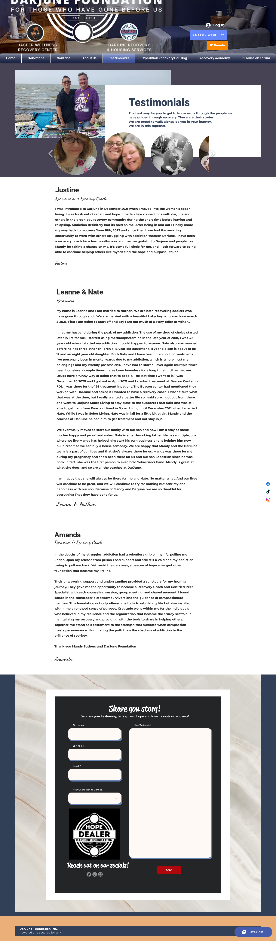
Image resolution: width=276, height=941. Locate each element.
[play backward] (51, 153)
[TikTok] (268, 491)
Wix (58, 932)
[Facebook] (268, 484)
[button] (75, 153)
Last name (78, 746)
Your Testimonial (142, 725)
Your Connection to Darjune (87, 789)
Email (76, 766)
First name (78, 725)
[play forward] (212, 153)
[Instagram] (268, 499)
